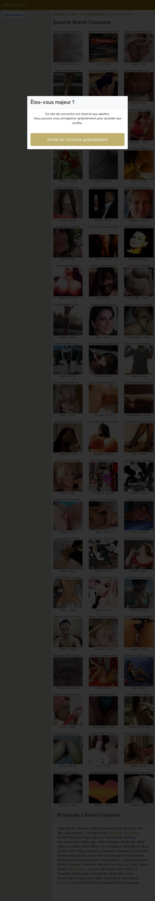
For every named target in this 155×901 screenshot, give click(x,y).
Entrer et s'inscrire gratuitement (77, 139)
